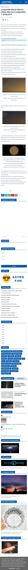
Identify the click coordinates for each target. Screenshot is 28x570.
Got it (18, 568)
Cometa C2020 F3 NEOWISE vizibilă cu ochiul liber (20, 385)
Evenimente (17, 358)
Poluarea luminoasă (5, 308)
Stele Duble (5, 371)
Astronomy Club (6, 353)
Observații (15, 361)
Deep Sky (18, 356)
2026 (14, 325)
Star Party (15, 368)
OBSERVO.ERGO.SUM (6, 417)
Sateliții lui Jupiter (5, 299)
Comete (4, 356)
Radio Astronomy (16, 363)
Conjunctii (11, 356)
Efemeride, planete (5, 310)
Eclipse (10, 358)
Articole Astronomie (6, 351)
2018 (14, 343)
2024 (14, 329)
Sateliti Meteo (5, 366)
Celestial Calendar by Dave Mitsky (20, 394)
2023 (14, 332)
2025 (14, 327)
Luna (3, 361)
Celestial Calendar (14, 6)
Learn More (12, 568)
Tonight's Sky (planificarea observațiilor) (10, 306)
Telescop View (13, 371)
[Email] (16, 195)
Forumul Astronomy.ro (6, 293)
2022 (14, 334)
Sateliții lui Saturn (5, 301)
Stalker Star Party (6, 368)
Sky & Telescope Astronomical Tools (9, 317)
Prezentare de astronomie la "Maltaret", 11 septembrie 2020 (19, 404)
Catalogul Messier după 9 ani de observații (11, 436)
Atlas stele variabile (5, 297)
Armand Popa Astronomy (7, 428)
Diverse (4, 358)
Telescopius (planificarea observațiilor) (10, 295)
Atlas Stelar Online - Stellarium (8, 312)
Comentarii (20, 378)
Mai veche (23, 236)
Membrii (9, 361)
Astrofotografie (17, 351)
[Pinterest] (12, 195)
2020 (14, 338)
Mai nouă (4, 236)
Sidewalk (13, 366)
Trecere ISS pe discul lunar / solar (9, 304)
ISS (23, 358)
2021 (14, 336)
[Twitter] (5, 20)
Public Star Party (6, 363)
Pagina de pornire (5, 6)
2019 (14, 341)
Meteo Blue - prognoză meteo (8, 315)
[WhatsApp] (7, 20)
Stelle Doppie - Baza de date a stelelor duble (11, 290)
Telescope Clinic (6, 373)
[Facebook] (3, 20)
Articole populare (7, 378)
